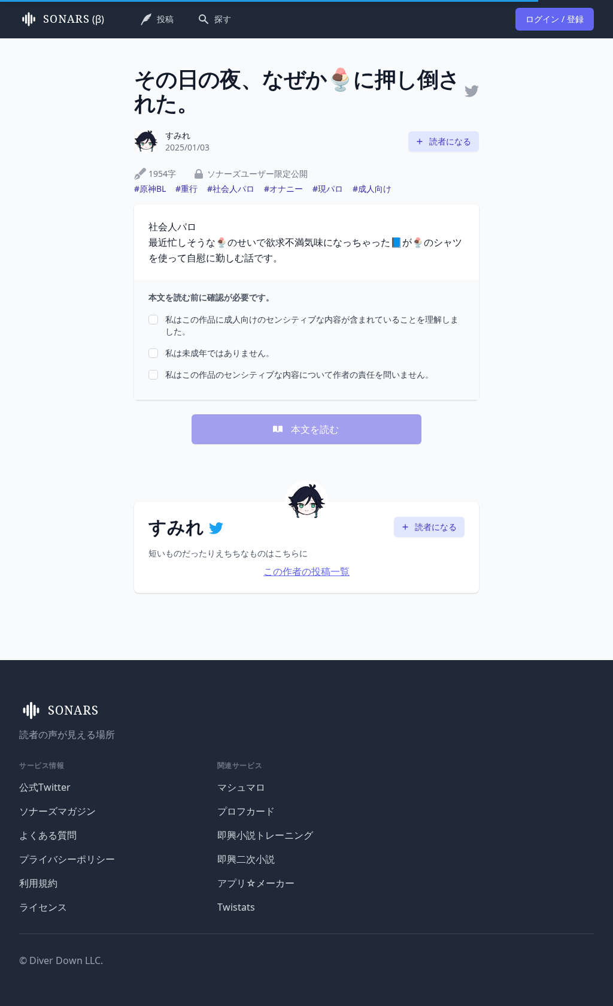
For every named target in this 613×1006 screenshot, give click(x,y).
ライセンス (43, 907)
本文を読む (315, 429)
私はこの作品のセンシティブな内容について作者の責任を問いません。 (299, 374)
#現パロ (327, 188)
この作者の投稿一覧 (306, 571)
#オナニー (283, 188)
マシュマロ (241, 787)
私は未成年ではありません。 (219, 353)
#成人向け (372, 188)
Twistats (236, 907)
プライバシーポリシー (67, 859)
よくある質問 (48, 835)
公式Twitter (45, 787)
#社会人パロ (230, 188)
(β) (73, 19)
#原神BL (150, 188)
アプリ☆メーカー (256, 883)
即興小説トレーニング (265, 835)
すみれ (177, 135)
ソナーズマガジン (57, 811)
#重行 (186, 188)
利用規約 (38, 883)
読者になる (450, 141)
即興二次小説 (246, 859)
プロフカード (246, 811)
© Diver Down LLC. (61, 960)
